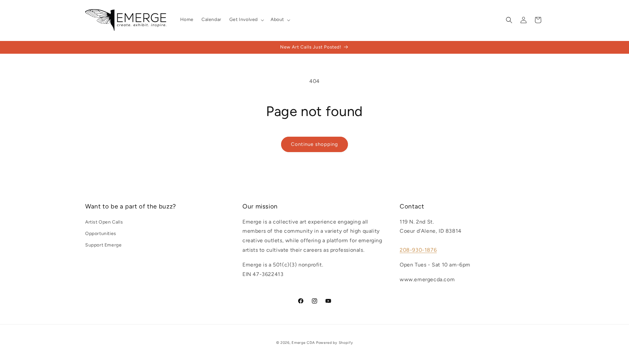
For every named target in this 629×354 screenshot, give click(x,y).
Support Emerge (103, 245)
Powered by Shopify (334, 343)
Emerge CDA (303, 343)
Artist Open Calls (104, 222)
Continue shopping (314, 144)
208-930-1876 (418, 250)
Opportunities (100, 233)
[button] (246, 20)
